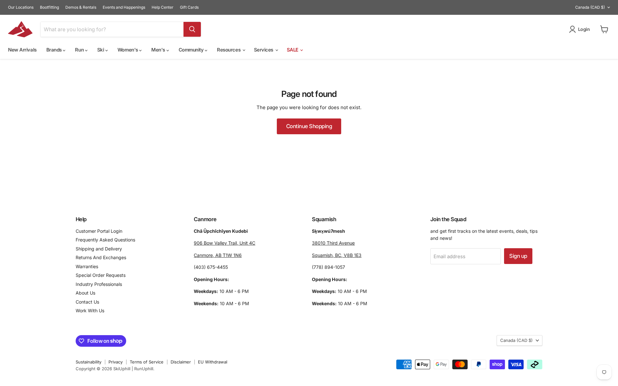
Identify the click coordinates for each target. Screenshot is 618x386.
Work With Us (90, 310)
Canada (590, 7)
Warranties (87, 266)
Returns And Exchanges (101, 257)
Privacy (115, 361)
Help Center (162, 7)
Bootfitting (49, 7)
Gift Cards (189, 7)
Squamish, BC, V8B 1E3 (336, 255)
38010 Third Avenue (333, 243)
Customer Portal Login (99, 231)
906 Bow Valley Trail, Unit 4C (224, 243)
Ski (101, 50)
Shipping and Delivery (99, 248)
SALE (293, 50)
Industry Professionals (99, 284)
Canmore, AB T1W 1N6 (218, 255)
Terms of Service (147, 361)
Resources (229, 50)
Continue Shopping (309, 126)
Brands (54, 50)
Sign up (518, 256)
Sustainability (88, 361)
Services (264, 50)
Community (192, 50)
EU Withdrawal (212, 361)
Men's (158, 50)
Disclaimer (181, 361)
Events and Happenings (124, 7)
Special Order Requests (101, 275)
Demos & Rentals (80, 7)
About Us (85, 293)
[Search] (192, 29)
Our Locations (20, 7)
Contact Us (87, 302)
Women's (128, 50)
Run (80, 50)
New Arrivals (22, 50)
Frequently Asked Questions (105, 239)
